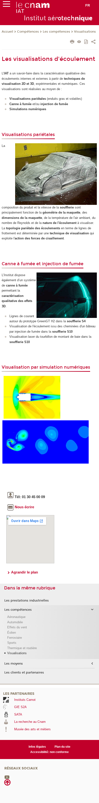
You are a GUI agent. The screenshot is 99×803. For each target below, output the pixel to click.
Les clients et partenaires (24, 672)
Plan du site (62, 746)
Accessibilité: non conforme (49, 752)
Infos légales (37, 746)
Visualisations (85, 32)
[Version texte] (79, 42)
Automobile (15, 622)
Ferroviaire (14, 637)
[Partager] (93, 42)
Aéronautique (16, 617)
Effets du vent (17, 627)
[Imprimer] (72, 42)
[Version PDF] (86, 42)
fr (87, 5)
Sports (11, 643)
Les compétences (56, 32)
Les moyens (13, 664)
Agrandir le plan (24, 572)
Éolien (11, 632)
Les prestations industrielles (26, 600)
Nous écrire (24, 507)
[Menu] (6, 5)
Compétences (28, 32)
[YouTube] (7, 777)
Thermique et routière (22, 648)
